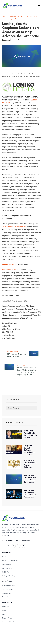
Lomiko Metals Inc (9, 265)
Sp (14, 546)
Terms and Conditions (9, 622)
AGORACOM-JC (14, 17)
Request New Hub (8, 568)
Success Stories (7, 589)
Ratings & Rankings (9, 576)
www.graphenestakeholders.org (14, 227)
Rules (4, 614)
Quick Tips (5, 572)
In (18, 546)
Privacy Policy (7, 618)
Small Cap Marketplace (10, 561)
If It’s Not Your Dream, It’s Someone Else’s (16, 354)
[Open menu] (38, 4)
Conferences (6, 564)
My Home (5, 557)
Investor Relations (8, 585)
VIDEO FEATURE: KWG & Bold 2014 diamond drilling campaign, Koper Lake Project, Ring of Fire (26, 370)
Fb (9, 546)
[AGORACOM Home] (13, 517)
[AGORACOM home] (12, 5)
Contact (5, 597)
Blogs (4, 610)
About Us (5, 607)
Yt (23, 546)
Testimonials (6, 593)
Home (4, 74)
